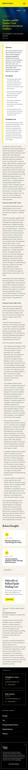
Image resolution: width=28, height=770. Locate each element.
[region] (14, 755)
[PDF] (24, 10)
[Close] (25, 744)
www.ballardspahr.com (9, 612)
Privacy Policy (18, 760)
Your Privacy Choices (14, 764)
